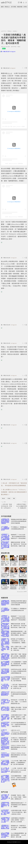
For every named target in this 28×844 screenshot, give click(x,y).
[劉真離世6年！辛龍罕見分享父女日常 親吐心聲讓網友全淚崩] (5, 828)
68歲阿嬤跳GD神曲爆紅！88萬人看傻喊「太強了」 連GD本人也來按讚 (18, 820)
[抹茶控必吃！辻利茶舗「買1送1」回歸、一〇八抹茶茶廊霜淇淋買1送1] (5, 702)
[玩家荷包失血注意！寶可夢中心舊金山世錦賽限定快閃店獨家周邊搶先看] (5, 671)
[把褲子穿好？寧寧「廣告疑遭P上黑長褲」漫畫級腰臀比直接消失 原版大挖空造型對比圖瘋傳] (5, 656)
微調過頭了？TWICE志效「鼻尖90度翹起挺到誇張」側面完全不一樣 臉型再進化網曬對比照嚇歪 (19, 537)
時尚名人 (7, 7)
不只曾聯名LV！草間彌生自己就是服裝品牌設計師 (18, 528)
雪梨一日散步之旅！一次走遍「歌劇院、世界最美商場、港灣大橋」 (18, 648)
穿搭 (14, 498)
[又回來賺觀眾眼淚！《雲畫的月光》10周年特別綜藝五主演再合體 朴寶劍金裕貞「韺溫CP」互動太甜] (5, 778)
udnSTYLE (3, 31)
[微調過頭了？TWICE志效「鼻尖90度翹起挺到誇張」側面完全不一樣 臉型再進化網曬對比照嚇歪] (5, 537)
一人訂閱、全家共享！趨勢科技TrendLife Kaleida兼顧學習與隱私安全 (18, 770)
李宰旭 (9, 498)
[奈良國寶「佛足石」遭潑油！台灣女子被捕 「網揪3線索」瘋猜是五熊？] (5, 797)
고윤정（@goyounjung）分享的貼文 (14, 163)
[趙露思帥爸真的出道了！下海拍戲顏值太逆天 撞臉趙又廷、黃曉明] (5, 805)
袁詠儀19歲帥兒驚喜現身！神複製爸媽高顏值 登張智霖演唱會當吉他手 (14, 587)
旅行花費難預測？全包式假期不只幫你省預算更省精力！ (23, 563)
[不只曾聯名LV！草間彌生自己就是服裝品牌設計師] (5, 529)
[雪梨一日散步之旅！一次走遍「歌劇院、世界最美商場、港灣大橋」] (5, 649)
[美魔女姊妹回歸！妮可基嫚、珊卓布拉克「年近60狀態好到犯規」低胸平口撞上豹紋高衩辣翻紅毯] (5, 544)
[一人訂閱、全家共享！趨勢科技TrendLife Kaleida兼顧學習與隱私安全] (5, 770)
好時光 (25, 7)
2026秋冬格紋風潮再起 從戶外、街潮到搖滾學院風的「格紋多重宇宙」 (18, 724)
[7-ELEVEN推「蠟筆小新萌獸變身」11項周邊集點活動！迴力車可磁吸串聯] (5, 763)
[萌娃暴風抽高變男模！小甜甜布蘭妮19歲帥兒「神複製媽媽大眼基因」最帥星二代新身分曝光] (5, 633)
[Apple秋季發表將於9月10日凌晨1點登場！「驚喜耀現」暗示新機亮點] (5, 679)
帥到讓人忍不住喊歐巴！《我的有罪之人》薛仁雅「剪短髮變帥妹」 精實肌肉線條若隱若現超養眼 (19, 641)
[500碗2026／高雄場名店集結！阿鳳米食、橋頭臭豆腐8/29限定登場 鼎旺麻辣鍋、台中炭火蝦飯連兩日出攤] (5, 740)
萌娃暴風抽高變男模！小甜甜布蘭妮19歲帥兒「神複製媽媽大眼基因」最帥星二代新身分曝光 (19, 634)
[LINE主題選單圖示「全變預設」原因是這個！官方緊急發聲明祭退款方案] (5, 664)
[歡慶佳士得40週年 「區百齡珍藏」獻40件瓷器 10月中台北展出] (5, 709)
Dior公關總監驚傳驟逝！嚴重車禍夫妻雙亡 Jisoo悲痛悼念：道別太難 (18, 835)
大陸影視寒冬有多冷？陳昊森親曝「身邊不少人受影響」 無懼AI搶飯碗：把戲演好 (19, 717)
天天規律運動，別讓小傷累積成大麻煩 (23, 575)
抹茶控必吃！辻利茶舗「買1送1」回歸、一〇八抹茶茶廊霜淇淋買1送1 (19, 701)
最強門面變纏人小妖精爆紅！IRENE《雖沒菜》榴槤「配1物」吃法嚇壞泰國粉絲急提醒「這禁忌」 (23, 587)
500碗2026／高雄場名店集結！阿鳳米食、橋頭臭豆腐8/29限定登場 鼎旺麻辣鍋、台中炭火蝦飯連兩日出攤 (18, 741)
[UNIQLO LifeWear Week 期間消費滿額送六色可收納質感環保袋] (5, 747)
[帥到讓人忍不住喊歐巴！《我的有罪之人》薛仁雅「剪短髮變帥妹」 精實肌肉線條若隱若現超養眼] (5, 641)
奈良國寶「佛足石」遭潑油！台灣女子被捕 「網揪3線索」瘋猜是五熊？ (19, 797)
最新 (2, 7)
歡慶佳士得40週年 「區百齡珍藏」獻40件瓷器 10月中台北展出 (19, 709)
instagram (12, 68)
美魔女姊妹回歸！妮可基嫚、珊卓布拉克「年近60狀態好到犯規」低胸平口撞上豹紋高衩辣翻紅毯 (19, 545)
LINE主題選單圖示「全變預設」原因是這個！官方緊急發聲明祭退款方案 (19, 663)
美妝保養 (19, 7)
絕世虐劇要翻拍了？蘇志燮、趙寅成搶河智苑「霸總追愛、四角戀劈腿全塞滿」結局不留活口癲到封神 (14, 563)
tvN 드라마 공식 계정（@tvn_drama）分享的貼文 (14, 126)
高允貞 (3, 498)
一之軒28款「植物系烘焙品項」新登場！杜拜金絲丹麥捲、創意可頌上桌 (19, 686)
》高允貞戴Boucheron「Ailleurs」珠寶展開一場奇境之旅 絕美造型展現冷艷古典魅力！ (14, 492)
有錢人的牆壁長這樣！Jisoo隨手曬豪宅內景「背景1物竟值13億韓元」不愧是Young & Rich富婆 (14, 575)
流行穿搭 (13, 7)
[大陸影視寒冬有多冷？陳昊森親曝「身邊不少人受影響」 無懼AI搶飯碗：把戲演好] (5, 717)
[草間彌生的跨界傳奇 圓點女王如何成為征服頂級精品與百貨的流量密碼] (5, 521)
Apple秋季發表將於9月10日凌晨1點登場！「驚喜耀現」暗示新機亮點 (18, 678)
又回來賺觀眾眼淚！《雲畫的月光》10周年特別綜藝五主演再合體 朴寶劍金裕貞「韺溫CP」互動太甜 (19, 778)
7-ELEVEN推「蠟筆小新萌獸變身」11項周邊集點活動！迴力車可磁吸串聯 (18, 762)
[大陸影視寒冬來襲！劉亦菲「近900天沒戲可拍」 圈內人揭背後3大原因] (5, 812)
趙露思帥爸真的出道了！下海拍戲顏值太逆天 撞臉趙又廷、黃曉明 (19, 804)
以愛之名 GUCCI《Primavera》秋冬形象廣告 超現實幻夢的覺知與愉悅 (19, 732)
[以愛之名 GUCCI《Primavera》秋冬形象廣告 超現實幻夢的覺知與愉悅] (5, 732)
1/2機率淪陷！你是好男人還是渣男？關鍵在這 (5, 587)
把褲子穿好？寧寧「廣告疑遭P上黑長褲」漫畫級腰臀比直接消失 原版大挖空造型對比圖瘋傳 (19, 657)
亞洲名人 (15, 31)
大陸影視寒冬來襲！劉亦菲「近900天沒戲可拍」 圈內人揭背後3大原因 (18, 812)
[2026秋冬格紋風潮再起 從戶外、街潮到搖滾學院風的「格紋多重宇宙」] (5, 725)
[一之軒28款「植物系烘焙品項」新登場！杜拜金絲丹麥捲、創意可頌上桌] (5, 687)
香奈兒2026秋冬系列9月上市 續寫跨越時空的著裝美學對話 (19, 694)
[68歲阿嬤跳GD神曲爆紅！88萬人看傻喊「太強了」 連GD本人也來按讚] (5, 820)
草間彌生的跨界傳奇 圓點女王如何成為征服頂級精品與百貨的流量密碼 (19, 521)
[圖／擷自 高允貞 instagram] (14, 59)
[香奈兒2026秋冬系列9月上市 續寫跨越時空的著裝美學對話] (5, 694)
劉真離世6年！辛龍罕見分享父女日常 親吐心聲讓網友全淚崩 (18, 827)
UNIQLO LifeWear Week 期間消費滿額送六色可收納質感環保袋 (18, 747)
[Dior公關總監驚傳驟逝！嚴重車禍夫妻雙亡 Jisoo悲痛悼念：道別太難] (5, 835)
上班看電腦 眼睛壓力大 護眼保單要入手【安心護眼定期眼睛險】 (5, 575)
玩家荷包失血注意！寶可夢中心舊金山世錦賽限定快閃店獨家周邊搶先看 (18, 671)
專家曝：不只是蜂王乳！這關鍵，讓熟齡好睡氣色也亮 (5, 563)
